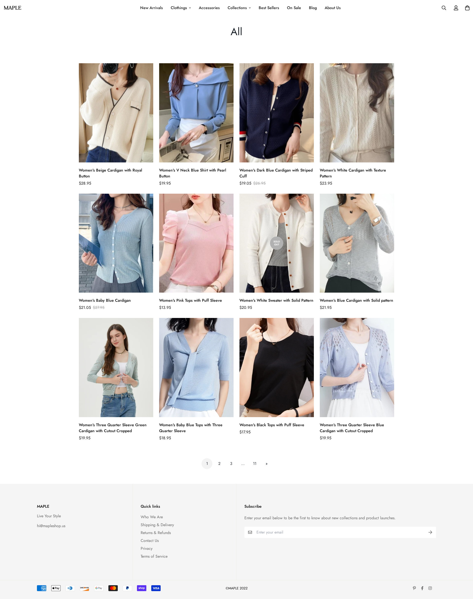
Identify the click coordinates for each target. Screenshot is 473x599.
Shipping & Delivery (157, 525)
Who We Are (152, 517)
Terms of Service (154, 556)
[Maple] (12, 7)
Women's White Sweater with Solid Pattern (276, 300)
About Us (333, 8)
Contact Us (150, 540)
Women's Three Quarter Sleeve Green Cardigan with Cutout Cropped (113, 428)
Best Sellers (269, 8)
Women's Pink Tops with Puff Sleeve (190, 300)
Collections (237, 8)
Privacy (146, 548)
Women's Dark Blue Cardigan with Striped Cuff (276, 173)
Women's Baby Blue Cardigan (105, 300)
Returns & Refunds (156, 533)
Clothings (179, 8)
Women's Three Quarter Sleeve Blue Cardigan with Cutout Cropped (352, 428)
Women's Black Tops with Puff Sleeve (271, 425)
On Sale (294, 8)
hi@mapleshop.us (51, 526)
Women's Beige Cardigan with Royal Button (110, 173)
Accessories (209, 8)
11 (254, 463)
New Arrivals (151, 8)
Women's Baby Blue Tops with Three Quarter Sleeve (190, 428)
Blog (313, 8)
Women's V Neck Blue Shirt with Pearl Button (192, 173)
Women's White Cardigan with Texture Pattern (353, 173)
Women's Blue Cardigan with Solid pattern (356, 300)
